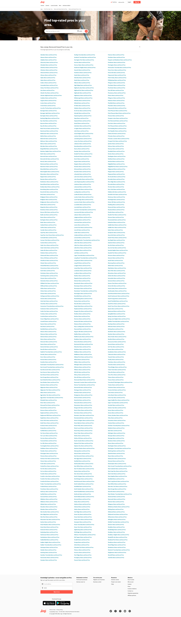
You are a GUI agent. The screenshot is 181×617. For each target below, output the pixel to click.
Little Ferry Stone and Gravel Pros (82, 245)
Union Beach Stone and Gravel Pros (117, 395)
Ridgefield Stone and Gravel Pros (116, 164)
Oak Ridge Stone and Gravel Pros (82, 512)
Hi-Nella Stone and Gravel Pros (82, 105)
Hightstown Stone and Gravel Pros (83, 95)
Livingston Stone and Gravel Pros (82, 250)
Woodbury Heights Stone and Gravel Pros (118, 534)
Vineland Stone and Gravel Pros (116, 423)
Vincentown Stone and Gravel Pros (117, 420)
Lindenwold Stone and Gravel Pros (83, 235)
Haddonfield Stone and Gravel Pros (49, 540)
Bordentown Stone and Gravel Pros (49, 182)
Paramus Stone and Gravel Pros (82, 552)
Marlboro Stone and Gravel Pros (82, 314)
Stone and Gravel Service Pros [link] (60, 9)
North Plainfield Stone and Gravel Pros (84, 491)
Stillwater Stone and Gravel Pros (116, 326)
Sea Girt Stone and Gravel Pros (116, 245)
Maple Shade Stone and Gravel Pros (83, 306)
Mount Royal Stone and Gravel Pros (83, 430)
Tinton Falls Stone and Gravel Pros (117, 369)
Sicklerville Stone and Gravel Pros (116, 275)
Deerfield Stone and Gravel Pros (48, 329)
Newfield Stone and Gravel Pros (82, 461)
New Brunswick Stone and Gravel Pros (84, 456)
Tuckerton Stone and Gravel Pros (116, 387)
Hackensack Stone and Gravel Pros (49, 534)
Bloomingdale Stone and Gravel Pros (49, 171)
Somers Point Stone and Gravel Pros (117, 283)
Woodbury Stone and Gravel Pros (116, 532)
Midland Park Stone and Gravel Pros (83, 357)
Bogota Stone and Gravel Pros (48, 176)
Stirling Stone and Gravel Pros (115, 329)
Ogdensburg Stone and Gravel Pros (83, 529)
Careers (130, 584)
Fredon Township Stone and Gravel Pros (50, 484)
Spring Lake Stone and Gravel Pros (117, 316)
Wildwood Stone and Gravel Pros (116, 512)
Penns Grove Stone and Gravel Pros (117, 70)
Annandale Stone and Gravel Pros (49, 85)
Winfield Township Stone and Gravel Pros (118, 522)
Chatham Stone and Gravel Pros (48, 253)
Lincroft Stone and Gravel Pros (82, 230)
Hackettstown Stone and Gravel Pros (49, 537)
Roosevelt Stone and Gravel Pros (116, 207)
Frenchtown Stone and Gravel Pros (49, 489)
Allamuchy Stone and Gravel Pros (49, 62)
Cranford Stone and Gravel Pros (48, 316)
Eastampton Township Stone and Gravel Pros (51, 364)
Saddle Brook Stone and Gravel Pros (117, 225)
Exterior (47, 5)
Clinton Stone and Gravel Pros (48, 291)
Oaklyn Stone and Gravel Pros (82, 509)
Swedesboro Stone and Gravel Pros (117, 352)
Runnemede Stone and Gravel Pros (117, 220)
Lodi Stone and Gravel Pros (81, 253)
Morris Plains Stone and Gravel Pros (83, 410)
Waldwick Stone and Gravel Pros (116, 428)
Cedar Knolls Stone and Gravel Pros (49, 248)
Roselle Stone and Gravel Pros (115, 212)
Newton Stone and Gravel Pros (82, 471)
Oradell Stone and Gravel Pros (82, 540)
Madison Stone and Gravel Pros (82, 275)
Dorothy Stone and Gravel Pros (48, 354)
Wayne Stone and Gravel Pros (115, 456)
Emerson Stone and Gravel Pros (48, 410)
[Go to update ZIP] (78, 31)
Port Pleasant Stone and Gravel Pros (117, 126)
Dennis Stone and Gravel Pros (48, 344)
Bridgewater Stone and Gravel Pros (49, 202)
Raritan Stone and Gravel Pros (115, 154)
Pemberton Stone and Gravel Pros (116, 62)
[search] (86, 31)
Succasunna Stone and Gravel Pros (117, 341)
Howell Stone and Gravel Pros (81, 123)
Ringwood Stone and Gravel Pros (116, 174)
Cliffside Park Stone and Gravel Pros (49, 283)
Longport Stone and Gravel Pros (82, 265)
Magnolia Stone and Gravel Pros (82, 278)
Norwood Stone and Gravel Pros (82, 499)
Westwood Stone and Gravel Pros (116, 496)
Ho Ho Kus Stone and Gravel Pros (82, 110)
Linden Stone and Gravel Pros (81, 232)
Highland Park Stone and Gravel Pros (83, 90)
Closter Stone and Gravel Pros (48, 293)
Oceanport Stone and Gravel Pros (82, 522)
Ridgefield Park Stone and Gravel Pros (117, 166)
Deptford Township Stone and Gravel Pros (51, 352)
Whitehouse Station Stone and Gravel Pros (119, 507)
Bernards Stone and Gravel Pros (48, 156)
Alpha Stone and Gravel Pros (47, 77)
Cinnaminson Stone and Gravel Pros (49, 268)
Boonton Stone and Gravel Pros (48, 179)
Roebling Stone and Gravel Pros (116, 204)
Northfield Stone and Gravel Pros (82, 486)
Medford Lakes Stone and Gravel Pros (83, 336)
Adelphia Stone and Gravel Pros (48, 60)
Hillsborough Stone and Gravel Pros (83, 98)
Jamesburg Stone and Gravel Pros (83, 138)
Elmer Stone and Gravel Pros (47, 402)
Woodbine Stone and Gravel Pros (116, 527)
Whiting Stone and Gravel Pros (116, 509)
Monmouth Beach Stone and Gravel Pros (84, 380)
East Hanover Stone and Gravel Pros (49, 372)
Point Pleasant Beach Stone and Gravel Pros (119, 113)
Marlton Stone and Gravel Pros (82, 316)
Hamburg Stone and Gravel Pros (48, 552)
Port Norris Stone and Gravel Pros (116, 123)
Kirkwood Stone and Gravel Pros (82, 169)
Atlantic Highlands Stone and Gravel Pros (51, 95)
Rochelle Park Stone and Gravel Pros (117, 194)
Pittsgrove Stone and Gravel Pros (116, 98)
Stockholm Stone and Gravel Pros (116, 331)
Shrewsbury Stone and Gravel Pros (117, 273)
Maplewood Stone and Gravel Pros (83, 308)
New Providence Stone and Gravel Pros (84, 468)
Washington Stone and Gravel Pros (117, 446)
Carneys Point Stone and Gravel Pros (49, 240)
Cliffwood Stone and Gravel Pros (48, 286)
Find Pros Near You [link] (48, 9)
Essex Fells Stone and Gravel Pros (49, 420)
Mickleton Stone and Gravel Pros (82, 349)
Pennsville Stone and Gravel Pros (116, 72)
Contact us (130, 591)
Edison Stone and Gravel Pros (48, 392)
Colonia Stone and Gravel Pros (48, 298)
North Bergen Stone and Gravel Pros (83, 479)
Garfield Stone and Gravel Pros (48, 494)
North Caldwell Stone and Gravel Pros (83, 484)
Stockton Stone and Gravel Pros (116, 334)
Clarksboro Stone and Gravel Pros (49, 273)
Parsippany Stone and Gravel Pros (83, 557)
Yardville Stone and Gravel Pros (116, 557)
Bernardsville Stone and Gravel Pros (49, 159)
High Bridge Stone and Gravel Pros (83, 85)
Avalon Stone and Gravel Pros (48, 103)
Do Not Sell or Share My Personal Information (69, 611)
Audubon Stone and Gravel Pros (48, 98)
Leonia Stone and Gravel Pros (81, 225)
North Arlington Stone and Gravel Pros (84, 476)
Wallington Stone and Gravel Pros (116, 433)
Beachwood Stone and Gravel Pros (49, 131)
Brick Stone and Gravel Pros (47, 194)
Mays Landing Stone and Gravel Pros (83, 326)
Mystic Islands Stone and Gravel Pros (83, 441)
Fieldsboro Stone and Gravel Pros (48, 448)
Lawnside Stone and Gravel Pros (82, 207)
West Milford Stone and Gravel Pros (117, 484)
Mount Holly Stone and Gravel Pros (83, 425)
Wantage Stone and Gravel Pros (116, 438)
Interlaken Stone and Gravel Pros (82, 126)
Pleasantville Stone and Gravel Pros (117, 108)
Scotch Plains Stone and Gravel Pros (117, 237)
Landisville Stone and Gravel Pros (82, 194)
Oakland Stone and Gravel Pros (82, 507)
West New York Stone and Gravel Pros (117, 486)
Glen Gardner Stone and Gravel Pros (49, 512)
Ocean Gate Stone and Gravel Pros (83, 517)
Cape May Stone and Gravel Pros (48, 232)
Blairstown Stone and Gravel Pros (49, 166)
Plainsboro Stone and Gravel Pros (116, 105)
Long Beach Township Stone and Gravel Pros (85, 258)
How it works (131, 579)
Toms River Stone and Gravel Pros (116, 375)
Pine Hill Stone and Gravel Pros (116, 90)
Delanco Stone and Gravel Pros (48, 331)
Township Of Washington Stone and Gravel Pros (120, 382)
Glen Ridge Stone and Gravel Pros (49, 514)
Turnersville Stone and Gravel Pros (117, 390)
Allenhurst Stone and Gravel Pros (48, 67)
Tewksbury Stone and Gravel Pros (116, 362)
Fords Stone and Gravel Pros (47, 463)
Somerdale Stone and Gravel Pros (116, 278)
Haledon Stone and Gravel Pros (48, 550)
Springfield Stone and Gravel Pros (116, 314)
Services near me (80, 582)
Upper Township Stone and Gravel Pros (118, 402)
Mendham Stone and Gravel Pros (82, 339)
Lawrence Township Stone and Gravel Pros (85, 209)
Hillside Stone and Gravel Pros (82, 103)
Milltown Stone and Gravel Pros (82, 369)
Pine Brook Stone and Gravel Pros (116, 88)
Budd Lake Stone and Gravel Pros (48, 215)
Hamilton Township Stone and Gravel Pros (51, 555)
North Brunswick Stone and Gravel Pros (84, 481)
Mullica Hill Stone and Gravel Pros (83, 438)
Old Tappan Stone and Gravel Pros (83, 537)
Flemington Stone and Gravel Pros (49, 453)
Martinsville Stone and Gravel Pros (83, 321)
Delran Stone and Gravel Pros (48, 339)
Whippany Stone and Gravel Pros (116, 504)
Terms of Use (52, 609)
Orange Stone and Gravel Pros (82, 542)
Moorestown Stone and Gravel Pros (83, 405)
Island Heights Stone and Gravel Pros (83, 133)
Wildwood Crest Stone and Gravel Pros (118, 514)
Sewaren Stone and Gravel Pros (116, 258)
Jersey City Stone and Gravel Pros (83, 141)
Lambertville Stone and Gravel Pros (83, 189)
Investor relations (132, 588)
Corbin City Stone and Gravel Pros (49, 311)
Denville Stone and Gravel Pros (48, 349)
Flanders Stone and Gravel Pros (48, 451)
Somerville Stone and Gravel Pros (116, 286)
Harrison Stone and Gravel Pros (82, 62)
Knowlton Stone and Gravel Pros (82, 171)
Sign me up (57, 592)
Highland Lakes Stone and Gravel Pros (84, 88)
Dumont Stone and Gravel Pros (48, 359)
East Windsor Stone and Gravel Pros (49, 382)
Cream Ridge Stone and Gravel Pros (49, 319)
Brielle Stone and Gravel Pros (47, 204)
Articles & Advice (66, 5)
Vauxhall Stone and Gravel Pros (116, 405)
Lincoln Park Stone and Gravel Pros (83, 227)
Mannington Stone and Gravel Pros (83, 293)
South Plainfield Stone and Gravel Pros (118, 301)
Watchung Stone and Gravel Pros (116, 451)
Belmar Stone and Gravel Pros (48, 143)
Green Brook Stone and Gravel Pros (49, 527)
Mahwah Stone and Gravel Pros (82, 281)
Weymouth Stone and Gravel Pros (116, 499)
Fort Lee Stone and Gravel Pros (48, 471)
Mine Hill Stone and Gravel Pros (82, 377)
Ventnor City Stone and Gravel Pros (117, 408)
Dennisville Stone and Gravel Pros (49, 347)
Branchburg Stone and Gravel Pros (49, 189)
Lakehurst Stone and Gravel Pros (82, 184)
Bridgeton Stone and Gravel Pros (48, 199)
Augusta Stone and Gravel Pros (48, 100)
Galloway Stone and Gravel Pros (48, 491)
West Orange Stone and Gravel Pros (117, 489)
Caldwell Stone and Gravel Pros (48, 225)
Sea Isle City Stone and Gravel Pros (117, 248)
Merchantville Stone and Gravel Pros (83, 344)
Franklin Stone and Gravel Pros (48, 474)
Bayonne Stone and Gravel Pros (48, 123)
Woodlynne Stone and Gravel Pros (116, 542)
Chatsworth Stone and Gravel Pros (49, 255)
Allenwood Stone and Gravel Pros (49, 72)
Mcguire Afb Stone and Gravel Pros (83, 331)
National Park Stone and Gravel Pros (83, 443)
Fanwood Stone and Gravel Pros (48, 441)
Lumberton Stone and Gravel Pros (82, 270)
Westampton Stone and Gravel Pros (117, 463)
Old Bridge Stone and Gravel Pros (82, 532)
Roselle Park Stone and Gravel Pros (117, 215)
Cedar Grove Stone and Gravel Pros (49, 245)
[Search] (86, 31)
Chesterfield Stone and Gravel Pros (49, 265)
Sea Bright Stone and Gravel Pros (116, 240)
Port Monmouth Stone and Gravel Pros (118, 121)
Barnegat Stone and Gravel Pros (48, 110)
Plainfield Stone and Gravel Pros (116, 103)
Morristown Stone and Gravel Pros (83, 413)
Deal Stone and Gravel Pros (47, 326)
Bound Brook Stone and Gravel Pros (49, 184)
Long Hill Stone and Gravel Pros (82, 263)
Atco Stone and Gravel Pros (47, 90)
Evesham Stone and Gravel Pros (48, 425)
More (60, 5)
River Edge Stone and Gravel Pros (116, 182)
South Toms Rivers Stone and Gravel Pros (118, 306)
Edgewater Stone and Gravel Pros (48, 387)
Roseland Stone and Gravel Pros (116, 209)
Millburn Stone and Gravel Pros (82, 362)
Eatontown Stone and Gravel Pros (49, 385)
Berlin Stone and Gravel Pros (47, 154)
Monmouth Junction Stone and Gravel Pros (85, 382)
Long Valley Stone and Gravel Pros (83, 268)
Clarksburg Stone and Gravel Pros (49, 275)
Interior (42, 5)
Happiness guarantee (133, 593)
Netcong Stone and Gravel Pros (82, 451)
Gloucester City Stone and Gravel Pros (50, 519)
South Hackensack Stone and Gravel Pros (118, 296)
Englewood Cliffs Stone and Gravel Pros (50, 415)
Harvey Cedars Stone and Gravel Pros (83, 65)
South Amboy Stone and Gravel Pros (117, 288)
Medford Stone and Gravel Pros (82, 334)
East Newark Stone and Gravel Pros (49, 375)
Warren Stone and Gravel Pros (115, 443)
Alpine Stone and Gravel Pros (47, 80)
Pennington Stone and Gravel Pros (116, 65)
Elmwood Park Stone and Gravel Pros (50, 405)
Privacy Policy (60, 609)
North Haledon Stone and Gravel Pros (83, 489)
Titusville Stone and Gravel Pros (116, 372)
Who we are (130, 582)
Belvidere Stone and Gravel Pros (48, 146)
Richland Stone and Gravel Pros (116, 161)
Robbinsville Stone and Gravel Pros (117, 192)
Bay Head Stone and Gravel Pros (48, 121)
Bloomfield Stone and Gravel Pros (49, 169)
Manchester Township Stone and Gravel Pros (85, 291)
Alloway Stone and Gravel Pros (48, 75)
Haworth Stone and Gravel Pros (82, 70)
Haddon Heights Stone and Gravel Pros (50, 542)
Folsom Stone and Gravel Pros (48, 461)
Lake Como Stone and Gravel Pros (83, 176)
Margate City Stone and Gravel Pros (83, 311)
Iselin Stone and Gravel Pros (81, 131)
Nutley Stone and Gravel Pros (81, 501)
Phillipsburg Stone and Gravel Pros (117, 80)
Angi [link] (41, 9)
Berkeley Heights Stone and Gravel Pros (50, 151)
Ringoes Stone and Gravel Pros (116, 171)
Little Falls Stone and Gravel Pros (82, 242)
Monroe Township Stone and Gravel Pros (84, 385)
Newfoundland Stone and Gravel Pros (83, 463)
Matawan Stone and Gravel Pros (82, 324)
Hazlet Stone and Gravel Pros (81, 75)
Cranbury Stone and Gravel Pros (48, 314)
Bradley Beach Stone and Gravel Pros (49, 187)
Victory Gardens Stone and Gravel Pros (118, 415)
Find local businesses (81, 579)
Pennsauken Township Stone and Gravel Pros (119, 67)
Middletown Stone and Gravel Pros (83, 354)
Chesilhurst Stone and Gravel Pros (49, 260)
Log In (129, 2)
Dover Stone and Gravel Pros (47, 357)
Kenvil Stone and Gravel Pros (81, 159)
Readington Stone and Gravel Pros (116, 156)
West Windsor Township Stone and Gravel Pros (120, 494)
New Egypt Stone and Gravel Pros (82, 458)
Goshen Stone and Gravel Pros (48, 522)
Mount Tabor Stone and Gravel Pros (83, 433)
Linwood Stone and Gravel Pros (82, 237)
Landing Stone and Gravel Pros (82, 192)
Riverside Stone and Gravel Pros (116, 184)
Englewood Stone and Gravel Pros (49, 413)
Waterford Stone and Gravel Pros (116, 453)
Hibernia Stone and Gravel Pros (82, 83)
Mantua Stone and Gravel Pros (82, 301)
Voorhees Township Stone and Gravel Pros (118, 425)
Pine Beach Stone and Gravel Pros (116, 85)
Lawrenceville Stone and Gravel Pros (83, 212)
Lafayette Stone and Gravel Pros (82, 174)
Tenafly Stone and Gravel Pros (115, 359)
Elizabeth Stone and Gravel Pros (48, 400)
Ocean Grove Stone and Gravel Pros (83, 519)
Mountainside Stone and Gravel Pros (83, 418)
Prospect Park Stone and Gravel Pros (117, 141)
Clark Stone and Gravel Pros (47, 270)
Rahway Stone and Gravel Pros (116, 146)
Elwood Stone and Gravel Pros (48, 408)
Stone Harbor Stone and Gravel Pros (117, 336)
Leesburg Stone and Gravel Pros (82, 220)
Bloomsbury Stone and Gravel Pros (49, 174)
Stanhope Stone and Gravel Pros (116, 324)
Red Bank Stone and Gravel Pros (116, 159)
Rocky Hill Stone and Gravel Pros (116, 202)
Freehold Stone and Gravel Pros (48, 486)
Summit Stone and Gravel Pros (116, 344)
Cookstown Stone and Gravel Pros (49, 308)
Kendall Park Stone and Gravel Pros (83, 154)
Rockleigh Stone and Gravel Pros (116, 199)
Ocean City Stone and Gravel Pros (82, 514)
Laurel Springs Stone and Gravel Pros (83, 199)
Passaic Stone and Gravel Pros (82, 560)
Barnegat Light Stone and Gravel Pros (50, 113)
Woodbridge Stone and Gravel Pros (117, 529)
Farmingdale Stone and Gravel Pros (49, 446)
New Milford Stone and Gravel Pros (83, 466)
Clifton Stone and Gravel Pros (48, 288)
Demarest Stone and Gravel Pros (48, 341)
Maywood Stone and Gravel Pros (82, 329)
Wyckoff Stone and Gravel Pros (116, 555)
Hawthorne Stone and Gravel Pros (82, 72)
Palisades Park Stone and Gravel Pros (83, 547)
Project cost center (116, 582)
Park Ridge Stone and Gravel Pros (82, 555)
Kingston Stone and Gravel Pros (82, 164)
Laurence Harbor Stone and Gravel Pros (84, 202)
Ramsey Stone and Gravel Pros (116, 149)
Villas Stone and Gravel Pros (115, 418)
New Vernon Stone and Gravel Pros (83, 474)
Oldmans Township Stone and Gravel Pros (85, 534)
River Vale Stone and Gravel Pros (116, 189)
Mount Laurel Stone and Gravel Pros (83, 428)
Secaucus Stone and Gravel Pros (116, 255)
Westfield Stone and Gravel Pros (116, 479)
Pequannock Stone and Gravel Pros (117, 75)
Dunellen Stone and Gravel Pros (48, 362)
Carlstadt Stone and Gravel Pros (48, 237)
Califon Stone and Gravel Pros (48, 227)
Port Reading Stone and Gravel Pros (117, 128)
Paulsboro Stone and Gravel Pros (116, 57)
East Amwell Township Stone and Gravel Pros (52, 367)
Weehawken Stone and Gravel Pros (117, 458)
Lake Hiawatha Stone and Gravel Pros (83, 179)
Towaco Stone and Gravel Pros (116, 380)
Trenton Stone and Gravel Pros (116, 385)
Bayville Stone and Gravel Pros (48, 126)
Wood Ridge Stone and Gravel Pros (117, 545)
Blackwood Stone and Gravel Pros (49, 164)
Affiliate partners (132, 595)
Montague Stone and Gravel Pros (82, 390)
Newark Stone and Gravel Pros (82, 453)
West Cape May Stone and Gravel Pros (117, 471)
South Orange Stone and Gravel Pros (117, 298)
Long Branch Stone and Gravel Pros (83, 260)
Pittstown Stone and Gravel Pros (116, 100)
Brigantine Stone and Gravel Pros (48, 207)
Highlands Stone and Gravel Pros (82, 93)
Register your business (99, 579)
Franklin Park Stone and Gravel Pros (49, 479)
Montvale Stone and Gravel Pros (82, 397)
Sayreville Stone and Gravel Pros (116, 235)
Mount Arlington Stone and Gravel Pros (84, 420)
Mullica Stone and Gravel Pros (82, 435)
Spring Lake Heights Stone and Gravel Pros (119, 319)
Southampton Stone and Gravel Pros (117, 291)
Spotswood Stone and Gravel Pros (116, 311)
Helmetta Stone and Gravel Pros (82, 77)
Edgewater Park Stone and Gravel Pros (50, 390)
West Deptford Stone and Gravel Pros (117, 476)
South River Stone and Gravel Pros (117, 303)
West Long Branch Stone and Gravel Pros (118, 481)
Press (129, 586)
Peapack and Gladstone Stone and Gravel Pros (120, 60)
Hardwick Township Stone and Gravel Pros (85, 57)
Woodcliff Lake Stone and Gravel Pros (117, 537)
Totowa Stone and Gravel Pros (115, 377)
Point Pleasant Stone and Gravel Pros (117, 110)
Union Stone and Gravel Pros (115, 392)
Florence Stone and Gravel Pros (48, 456)
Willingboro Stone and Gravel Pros (116, 519)
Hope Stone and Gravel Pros (81, 118)
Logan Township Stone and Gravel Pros (84, 255)
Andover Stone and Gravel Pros (48, 83)
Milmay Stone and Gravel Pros (82, 375)
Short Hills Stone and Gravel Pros (116, 270)
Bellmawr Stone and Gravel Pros (48, 141)
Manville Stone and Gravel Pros (82, 303)
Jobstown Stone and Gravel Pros (82, 143)
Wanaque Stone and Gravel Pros (116, 435)
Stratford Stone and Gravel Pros (116, 339)
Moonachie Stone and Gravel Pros (82, 402)
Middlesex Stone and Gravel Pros (82, 352)
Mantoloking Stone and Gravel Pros (83, 298)
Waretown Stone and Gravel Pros (116, 441)
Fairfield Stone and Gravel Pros (48, 430)
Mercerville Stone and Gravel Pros (82, 341)
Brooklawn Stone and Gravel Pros (49, 209)
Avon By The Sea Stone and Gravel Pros (50, 108)
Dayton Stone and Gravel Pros (48, 324)
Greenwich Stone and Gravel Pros (48, 529)
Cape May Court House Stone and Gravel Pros (52, 235)
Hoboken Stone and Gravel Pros (82, 108)
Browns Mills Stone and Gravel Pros (49, 212)
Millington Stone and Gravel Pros (82, 364)
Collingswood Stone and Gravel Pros (49, 296)
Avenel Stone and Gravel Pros (48, 105)
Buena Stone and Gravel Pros (47, 217)
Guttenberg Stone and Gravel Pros (49, 532)
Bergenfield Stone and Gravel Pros (49, 149)
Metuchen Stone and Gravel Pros (82, 347)
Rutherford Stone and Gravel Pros (116, 222)
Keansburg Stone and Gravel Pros (82, 146)
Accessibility (53, 611)
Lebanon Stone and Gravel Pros (82, 215)
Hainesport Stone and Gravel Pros (49, 547)
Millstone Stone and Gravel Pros (82, 367)
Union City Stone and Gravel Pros (116, 397)
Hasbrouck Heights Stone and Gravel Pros (85, 67)
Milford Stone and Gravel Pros (82, 359)
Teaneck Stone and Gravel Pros (116, 357)
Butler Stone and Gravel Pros (47, 222)
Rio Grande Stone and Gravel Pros (116, 176)
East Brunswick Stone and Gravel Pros (50, 369)
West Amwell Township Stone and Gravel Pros (120, 466)
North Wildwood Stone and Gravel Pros (84, 496)
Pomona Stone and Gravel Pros (116, 116)
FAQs (112, 584)
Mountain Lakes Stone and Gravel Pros (84, 415)
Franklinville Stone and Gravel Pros (49, 481)
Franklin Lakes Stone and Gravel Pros (50, 476)
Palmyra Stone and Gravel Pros (82, 550)
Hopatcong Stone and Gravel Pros (82, 116)
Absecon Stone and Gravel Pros (48, 57)
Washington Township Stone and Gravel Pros (119, 448)
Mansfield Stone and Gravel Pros (82, 296)
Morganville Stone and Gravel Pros (83, 408)
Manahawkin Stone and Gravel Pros (83, 283)
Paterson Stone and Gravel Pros (116, 55)
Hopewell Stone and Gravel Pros (82, 121)
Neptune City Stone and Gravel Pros (83, 446)
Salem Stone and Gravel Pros (115, 230)
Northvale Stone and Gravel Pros (82, 494)
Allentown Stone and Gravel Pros (48, 70)
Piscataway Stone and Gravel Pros (117, 93)
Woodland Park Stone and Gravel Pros (117, 540)
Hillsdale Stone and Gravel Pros (82, 100)
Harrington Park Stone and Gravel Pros (84, 60)
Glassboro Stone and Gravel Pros (48, 507)
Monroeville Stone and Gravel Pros (83, 387)
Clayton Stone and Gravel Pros (48, 278)
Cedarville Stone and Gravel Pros (48, 250)
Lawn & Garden (54, 5)
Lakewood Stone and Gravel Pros (82, 187)
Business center (97, 582)
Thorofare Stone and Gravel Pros (116, 364)
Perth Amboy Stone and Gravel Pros (117, 77)
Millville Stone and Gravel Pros (82, 372)
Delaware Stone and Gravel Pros (48, 334)
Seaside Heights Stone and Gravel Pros (118, 250)
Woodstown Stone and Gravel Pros (117, 547)
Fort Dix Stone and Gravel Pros (48, 468)
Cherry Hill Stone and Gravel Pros (49, 258)
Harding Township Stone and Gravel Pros (84, 55)
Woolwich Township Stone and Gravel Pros (119, 550)
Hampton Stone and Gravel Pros (48, 560)
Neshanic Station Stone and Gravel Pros (84, 448)
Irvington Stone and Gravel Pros (82, 128)
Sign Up (137, 2)
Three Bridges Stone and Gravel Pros (117, 367)
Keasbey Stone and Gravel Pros (82, 151)
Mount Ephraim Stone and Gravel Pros (84, 423)
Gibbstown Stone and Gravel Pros (49, 501)
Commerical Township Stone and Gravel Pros (51, 306)
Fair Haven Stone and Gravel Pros (49, 433)
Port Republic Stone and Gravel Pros (117, 131)
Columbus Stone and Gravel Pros (48, 303)
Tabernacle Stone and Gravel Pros (116, 354)
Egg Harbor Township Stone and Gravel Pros (51, 397)
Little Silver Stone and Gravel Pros (83, 248)
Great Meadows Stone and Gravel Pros (50, 524)
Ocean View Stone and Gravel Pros (83, 527)
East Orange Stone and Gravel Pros (49, 377)
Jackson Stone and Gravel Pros (82, 136)
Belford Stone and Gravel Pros (48, 136)
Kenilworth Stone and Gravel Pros (82, 156)
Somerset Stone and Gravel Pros (116, 281)
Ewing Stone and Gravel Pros (47, 428)
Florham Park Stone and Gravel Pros (49, 458)
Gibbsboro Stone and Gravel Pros (48, 499)
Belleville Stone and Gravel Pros (48, 138)
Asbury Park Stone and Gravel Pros (49, 88)
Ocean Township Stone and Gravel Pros (84, 524)
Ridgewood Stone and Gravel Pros (116, 169)
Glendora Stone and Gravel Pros (48, 509)
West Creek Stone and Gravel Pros (116, 474)
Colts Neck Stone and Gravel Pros (49, 301)
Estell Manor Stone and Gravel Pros (49, 423)
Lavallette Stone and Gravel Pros (82, 204)
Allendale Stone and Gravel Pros (48, 65)
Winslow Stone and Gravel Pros (116, 524)
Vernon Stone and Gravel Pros (115, 410)
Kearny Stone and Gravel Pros (81, 149)
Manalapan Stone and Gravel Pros (83, 286)
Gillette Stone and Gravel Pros (48, 504)
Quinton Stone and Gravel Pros (116, 143)
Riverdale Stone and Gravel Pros (116, 179)
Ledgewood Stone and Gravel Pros (83, 217)
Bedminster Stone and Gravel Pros (49, 133)
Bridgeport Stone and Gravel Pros (48, 197)
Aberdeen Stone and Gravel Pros (48, 55)
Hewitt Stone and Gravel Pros (81, 80)
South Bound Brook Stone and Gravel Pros (118, 293)
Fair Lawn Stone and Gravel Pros (48, 435)
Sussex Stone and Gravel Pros (115, 349)
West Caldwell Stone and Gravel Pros (117, 468)
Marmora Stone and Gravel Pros (82, 319)
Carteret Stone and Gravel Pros (48, 242)
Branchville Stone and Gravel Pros (49, 192)
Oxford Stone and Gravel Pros (81, 545)
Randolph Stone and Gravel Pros (116, 151)
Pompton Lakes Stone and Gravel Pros (118, 118)
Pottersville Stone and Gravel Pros (117, 133)
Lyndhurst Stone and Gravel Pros (82, 273)
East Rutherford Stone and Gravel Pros (50, 380)
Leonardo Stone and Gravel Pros (82, 222)
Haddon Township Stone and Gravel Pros (50, 545)
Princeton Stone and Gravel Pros (116, 136)
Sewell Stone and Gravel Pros (115, 260)
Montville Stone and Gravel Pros (82, 400)
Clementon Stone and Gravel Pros (49, 281)
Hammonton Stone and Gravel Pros (49, 557)
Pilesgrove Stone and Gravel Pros (116, 83)
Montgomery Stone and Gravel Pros (83, 395)
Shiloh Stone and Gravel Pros (115, 265)
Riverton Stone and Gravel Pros (116, 187)
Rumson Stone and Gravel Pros (116, 217)
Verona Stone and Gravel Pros (115, 413)
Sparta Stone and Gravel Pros (115, 308)
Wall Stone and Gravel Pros (115, 430)
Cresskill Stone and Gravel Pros (48, 321)
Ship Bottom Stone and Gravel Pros (117, 268)
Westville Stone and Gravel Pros (116, 491)
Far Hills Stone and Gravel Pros (48, 443)
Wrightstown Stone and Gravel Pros (117, 552)
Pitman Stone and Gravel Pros (115, 95)
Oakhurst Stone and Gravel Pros (82, 504)
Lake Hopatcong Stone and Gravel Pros (84, 182)
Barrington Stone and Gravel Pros (49, 116)
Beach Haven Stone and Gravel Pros (49, 128)
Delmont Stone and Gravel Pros (48, 336)
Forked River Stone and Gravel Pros (49, 466)
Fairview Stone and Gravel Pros (48, 438)
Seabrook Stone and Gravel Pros (116, 242)
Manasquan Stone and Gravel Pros (83, 288)
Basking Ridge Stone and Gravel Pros (49, 118)
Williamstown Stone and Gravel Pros (117, 517)
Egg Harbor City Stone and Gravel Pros (50, 395)
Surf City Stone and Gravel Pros (116, 347)
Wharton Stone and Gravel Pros (116, 501)
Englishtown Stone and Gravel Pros (49, 418)
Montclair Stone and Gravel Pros (82, 392)
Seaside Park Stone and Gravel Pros (117, 253)
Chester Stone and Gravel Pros (48, 263)
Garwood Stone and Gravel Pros (48, 496)
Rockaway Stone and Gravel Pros (116, 197)
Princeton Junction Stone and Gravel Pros (118, 138)
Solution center (115, 579)
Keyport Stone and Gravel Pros (82, 161)
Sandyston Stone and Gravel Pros (116, 232)
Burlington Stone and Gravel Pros (48, 220)
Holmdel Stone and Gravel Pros (82, 113)
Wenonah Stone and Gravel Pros (116, 461)
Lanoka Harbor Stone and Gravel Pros (83, 197)
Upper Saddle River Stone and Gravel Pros (118, 400)
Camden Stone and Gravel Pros (48, 230)
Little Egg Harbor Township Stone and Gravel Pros (87, 240)
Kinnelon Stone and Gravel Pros (82, 166)
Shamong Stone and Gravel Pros (116, 263)
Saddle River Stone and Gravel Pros (117, 227)
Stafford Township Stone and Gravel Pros (118, 321)
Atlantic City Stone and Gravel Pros (49, 93)
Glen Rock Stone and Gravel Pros (48, 517)
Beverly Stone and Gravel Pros (48, 161)
